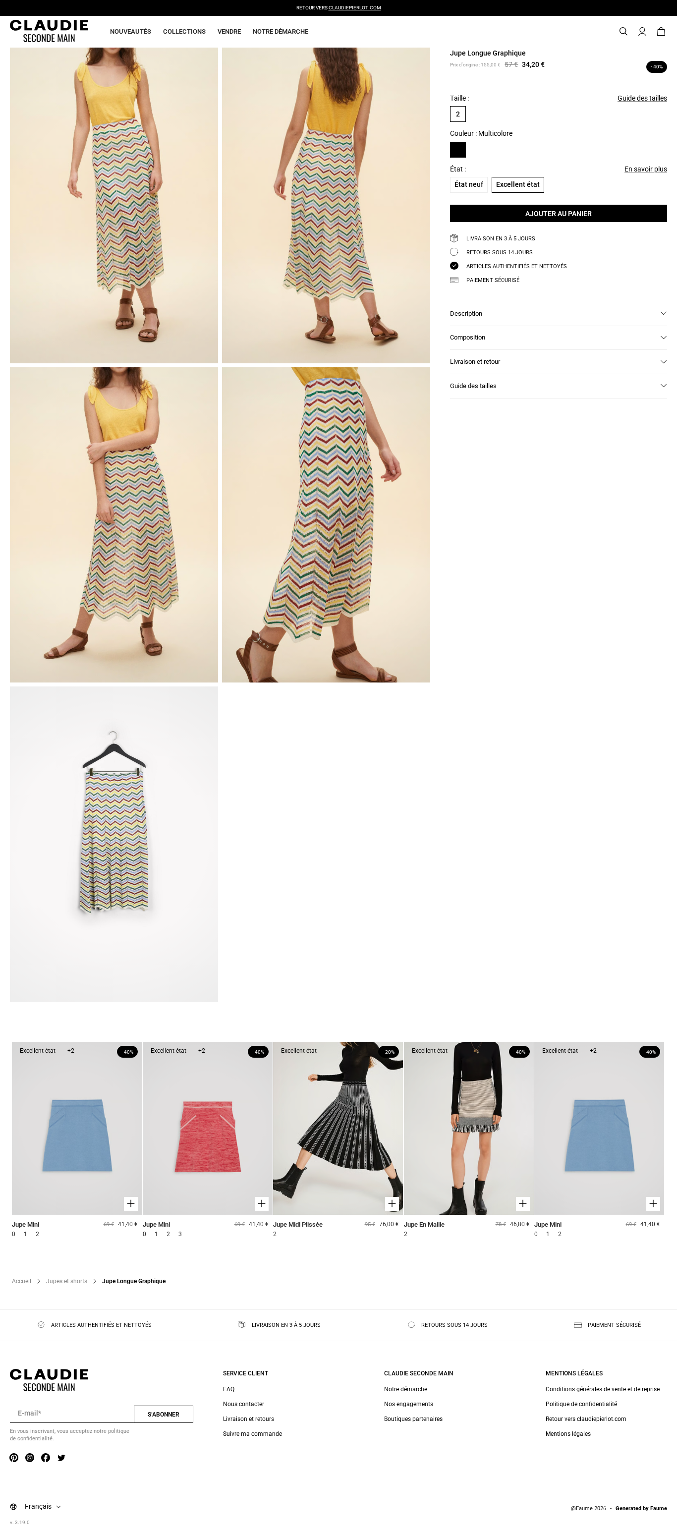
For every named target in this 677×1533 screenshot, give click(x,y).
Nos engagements (408, 1404)
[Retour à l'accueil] (37, 32)
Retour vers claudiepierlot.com (586, 1419)
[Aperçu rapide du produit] (131, 1204)
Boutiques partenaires (413, 1419)
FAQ (228, 1389)
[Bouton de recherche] (623, 32)
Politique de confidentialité (581, 1404)
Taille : (459, 98)
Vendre (229, 31)
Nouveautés (130, 31)
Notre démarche (280, 31)
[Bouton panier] (661, 32)
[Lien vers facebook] (46, 1458)
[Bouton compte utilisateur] (642, 32)
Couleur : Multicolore (481, 133)
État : (458, 169)
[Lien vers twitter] (61, 1458)
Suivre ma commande (252, 1433)
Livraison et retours (248, 1419)
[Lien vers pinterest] (14, 1458)
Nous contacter (243, 1404)
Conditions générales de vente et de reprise (603, 1389)
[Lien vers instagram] (30, 1458)
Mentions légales (568, 1433)
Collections (184, 31)
